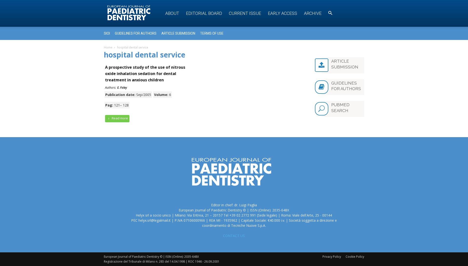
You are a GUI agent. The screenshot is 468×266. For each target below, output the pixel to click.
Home (108, 47)
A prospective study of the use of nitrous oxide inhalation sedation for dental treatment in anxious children (145, 74)
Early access (282, 13)
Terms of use (212, 33)
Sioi (107, 33)
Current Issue (245, 13)
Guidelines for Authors (135, 33)
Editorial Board (204, 13)
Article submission (178, 33)
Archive (313, 13)
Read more (119, 118)
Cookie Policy (355, 257)
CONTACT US (234, 235)
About (172, 13)
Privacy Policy (331, 257)
